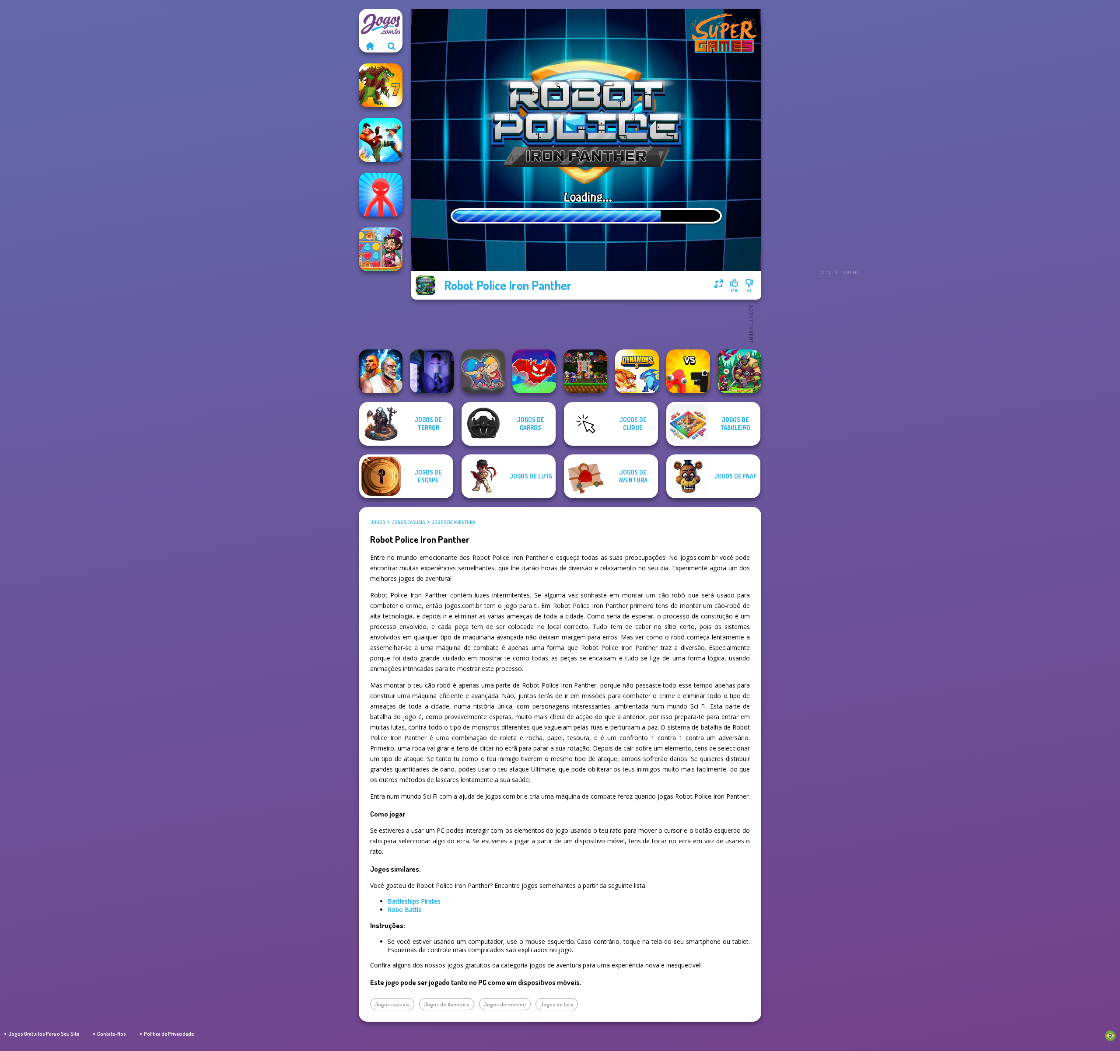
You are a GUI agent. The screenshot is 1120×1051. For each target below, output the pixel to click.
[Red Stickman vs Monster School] (380, 194)
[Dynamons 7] (380, 85)
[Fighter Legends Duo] (380, 371)
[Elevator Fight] (483, 371)
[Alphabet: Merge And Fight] (688, 371)
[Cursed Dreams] (432, 371)
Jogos (377, 522)
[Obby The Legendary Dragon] (534, 371)
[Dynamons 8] (637, 371)
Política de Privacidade (169, 1033)
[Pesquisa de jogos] (391, 45)
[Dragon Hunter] (739, 371)
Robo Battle (405, 909)
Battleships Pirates (414, 901)
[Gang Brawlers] (380, 140)
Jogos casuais (408, 522)
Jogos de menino (505, 1004)
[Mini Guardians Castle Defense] (585, 371)
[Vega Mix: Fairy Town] (380, 249)
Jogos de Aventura (453, 522)
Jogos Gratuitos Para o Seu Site (43, 1033)
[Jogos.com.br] (370, 45)
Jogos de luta (556, 1004)
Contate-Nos (111, 1033)
